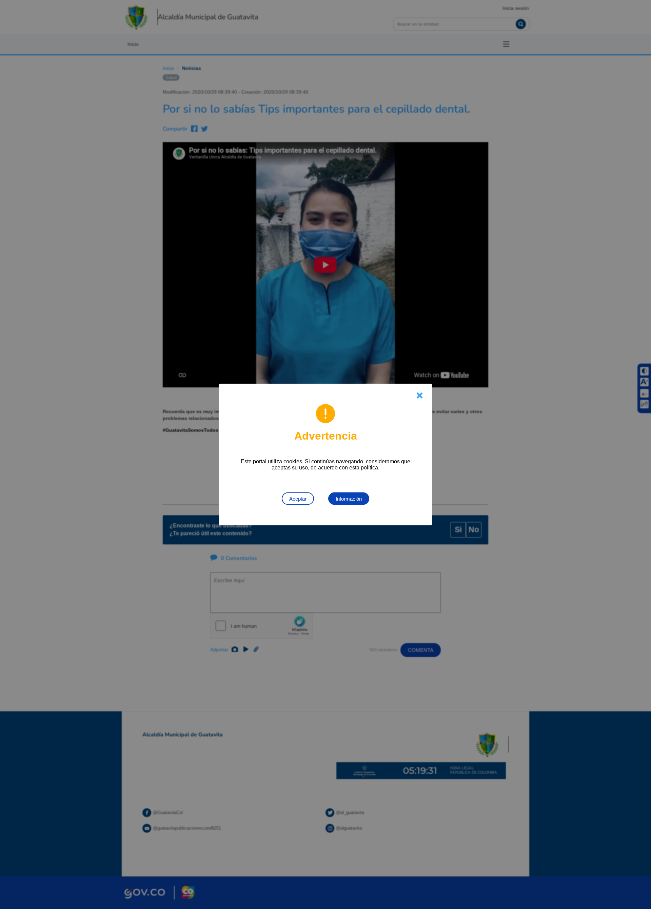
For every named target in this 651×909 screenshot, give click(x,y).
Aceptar (298, 499)
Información (349, 499)
